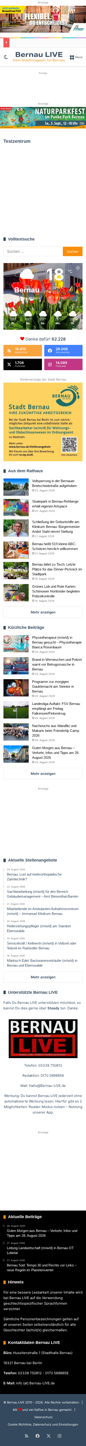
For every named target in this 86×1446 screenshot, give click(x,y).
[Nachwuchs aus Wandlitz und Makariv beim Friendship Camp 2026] (16, 732)
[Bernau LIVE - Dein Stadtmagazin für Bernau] (38, 57)
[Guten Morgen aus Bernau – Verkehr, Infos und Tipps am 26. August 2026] (16, 754)
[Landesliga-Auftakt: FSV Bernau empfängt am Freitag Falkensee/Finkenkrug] (16, 710)
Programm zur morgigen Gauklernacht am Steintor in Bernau (53, 686)
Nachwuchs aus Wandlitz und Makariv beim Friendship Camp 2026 (55, 730)
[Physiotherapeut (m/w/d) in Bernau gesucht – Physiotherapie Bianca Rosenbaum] (16, 643)
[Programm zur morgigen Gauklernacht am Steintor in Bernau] (16, 687)
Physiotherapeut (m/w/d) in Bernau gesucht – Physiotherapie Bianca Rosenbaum (57, 642)
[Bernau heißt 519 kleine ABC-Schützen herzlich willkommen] (16, 550)
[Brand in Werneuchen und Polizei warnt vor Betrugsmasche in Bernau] (16, 665)
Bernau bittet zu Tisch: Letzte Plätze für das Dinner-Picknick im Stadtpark (57, 569)
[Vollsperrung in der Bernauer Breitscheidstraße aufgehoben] (16, 487)
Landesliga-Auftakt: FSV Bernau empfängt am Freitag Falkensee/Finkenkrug (56, 708)
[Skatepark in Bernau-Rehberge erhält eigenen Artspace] (16, 507)
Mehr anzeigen (43, 612)
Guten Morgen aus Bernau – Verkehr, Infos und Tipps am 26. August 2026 (55, 752)
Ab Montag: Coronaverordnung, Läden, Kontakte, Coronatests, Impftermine (40, 198)
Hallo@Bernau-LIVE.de (47, 1085)
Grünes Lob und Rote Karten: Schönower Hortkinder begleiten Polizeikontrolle (56, 591)
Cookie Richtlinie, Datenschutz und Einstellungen (43, 1424)
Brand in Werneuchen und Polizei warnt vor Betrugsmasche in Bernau (57, 664)
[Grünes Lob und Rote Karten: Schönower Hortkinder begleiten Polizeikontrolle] (16, 592)
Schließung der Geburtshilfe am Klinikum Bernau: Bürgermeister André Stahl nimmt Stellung (56, 526)
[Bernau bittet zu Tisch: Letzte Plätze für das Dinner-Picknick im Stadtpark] (16, 570)
